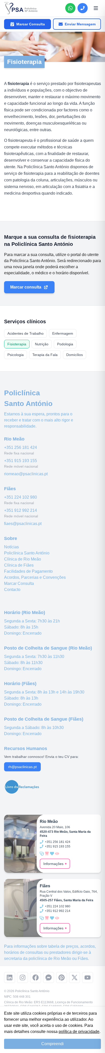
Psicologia (15, 355)
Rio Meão (62, 958)
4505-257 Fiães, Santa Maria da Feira (66, 900)
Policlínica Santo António (26, 553)
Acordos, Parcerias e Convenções (35, 577)
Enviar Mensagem (80, 24)
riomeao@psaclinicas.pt (26, 474)
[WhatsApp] (70, 8)
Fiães (83, 958)
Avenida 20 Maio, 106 (55, 827)
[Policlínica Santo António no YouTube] (87, 977)
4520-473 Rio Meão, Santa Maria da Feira (65, 834)
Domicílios (74, 355)
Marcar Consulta (30, 24)
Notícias (11, 547)
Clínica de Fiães (19, 565)
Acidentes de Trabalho (25, 333)
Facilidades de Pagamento (28, 571)
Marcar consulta (25, 287)
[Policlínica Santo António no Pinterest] (61, 977)
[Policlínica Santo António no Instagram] (22, 977)
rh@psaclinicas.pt (22, 767)
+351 (20, 447)
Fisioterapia (16, 344)
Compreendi (52, 1044)
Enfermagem (62, 333)
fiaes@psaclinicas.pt (23, 523)
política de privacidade (79, 1031)
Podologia (65, 344)
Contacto (12, 589)
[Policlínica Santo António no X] (74, 977)
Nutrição (41, 344)
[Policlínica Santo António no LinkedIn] (9, 977)
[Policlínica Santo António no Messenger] (48, 977)
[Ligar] (82, 8)
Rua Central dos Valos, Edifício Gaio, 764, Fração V (69, 893)
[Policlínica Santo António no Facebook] (35, 977)
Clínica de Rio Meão (22, 559)
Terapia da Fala (45, 355)
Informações (53, 864)
